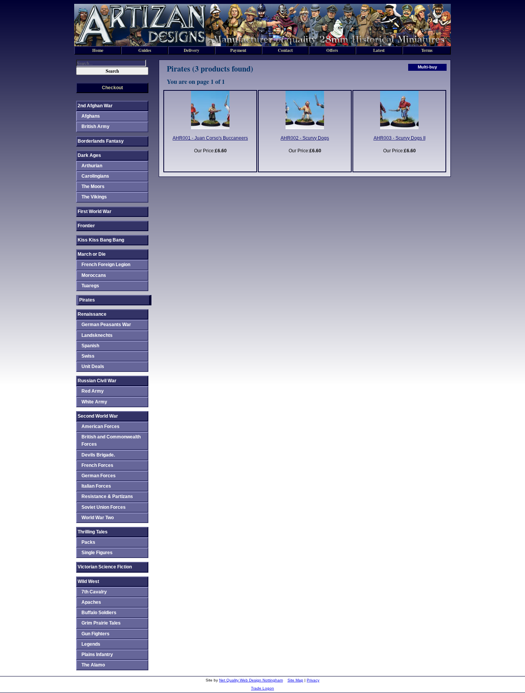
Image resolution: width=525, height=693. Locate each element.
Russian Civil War (97, 380)
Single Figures (97, 552)
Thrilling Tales (93, 532)
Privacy (313, 680)
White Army (94, 402)
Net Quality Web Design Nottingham (251, 680)
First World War (94, 211)
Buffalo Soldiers (98, 612)
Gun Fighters (95, 633)
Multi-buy (427, 67)
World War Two (97, 517)
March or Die (92, 254)
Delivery (191, 50)
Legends (90, 644)
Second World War (98, 416)
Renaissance (92, 314)
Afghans (90, 116)
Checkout (112, 87)
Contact (285, 50)
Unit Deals (92, 366)
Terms (426, 50)
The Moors (93, 186)
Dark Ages (89, 155)
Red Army (92, 391)
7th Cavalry (94, 592)
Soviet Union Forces (103, 507)
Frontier (86, 225)
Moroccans (93, 275)
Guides (144, 50)
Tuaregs (90, 285)
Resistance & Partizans (107, 496)
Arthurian (91, 165)
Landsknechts (97, 335)
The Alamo (93, 665)
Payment (238, 50)
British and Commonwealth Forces (111, 440)
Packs (88, 542)
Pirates (87, 300)
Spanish (90, 345)
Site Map (295, 680)
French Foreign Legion (105, 264)
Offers (332, 50)
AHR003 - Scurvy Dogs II (399, 138)
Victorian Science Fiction (105, 567)
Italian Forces (96, 486)
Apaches (91, 602)
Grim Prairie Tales (101, 623)
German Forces (98, 475)
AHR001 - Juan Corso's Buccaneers (210, 138)
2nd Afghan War (95, 105)
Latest (379, 50)
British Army (95, 126)
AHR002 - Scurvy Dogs (305, 138)
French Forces (97, 465)
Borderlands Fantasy (101, 141)
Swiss (88, 356)
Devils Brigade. (98, 455)
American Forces (100, 426)
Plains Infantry (97, 654)
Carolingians (95, 176)
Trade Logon (262, 688)
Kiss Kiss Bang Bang (101, 240)
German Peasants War (106, 324)
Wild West (88, 581)
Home (97, 50)
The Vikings (94, 197)
